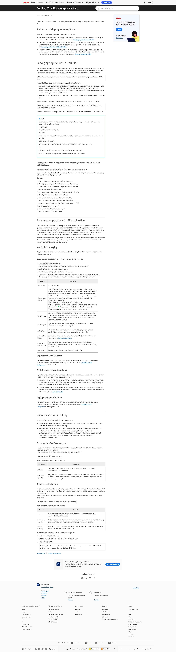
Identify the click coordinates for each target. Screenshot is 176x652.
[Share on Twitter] (86, 579)
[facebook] (36, 649)
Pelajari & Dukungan (91, 2)
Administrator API (58, 392)
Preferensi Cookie (124, 649)
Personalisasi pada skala (54, 609)
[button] (144, 2)
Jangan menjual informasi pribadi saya (137, 649)
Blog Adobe (131, 636)
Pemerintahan (78, 614)
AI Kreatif (24, 609)
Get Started (44, 593)
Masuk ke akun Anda (133, 609)
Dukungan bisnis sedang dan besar (109, 619)
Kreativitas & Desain (36, 2)
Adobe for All (131, 634)
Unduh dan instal (105, 612)
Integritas (131, 631)
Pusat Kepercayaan (133, 629)
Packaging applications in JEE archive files (54, 47)
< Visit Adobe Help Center (47, 587)
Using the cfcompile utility (83, 54)
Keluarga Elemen (26, 624)
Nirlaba (77, 612)
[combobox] (117, 8)
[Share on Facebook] (82, 579)
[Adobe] (26, 2)
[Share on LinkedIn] (90, 579)
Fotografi (24, 612)
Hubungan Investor (133, 624)
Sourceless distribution (65, 338)
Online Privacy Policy (54, 553)
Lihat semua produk (26, 629)
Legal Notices (41, 553)
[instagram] (39, 649)
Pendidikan (77, 609)
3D (22, 621)
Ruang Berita (131, 619)
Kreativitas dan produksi (54, 617)
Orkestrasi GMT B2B (53, 619)
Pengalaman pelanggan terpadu (56, 614)
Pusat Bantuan (105, 609)
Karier (130, 614)
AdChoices (151, 649)
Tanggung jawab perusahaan (135, 621)
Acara (130, 617)
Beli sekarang (106, 2)
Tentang (130, 612)
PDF (23, 619)
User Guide (43, 595)
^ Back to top (136, 588)
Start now (96, 599)
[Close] (114, 648)
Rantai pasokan (132, 626)
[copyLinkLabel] (94, 579)
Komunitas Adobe (106, 614)
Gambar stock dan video (27, 626)
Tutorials (43, 597)
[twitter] (42, 649)
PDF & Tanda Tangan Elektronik (54, 2)
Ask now (70, 599)
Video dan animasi (26, 617)
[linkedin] (46, 649)
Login (149, 2)
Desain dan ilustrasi (26, 614)
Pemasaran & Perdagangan (74, 2)
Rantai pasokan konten (54, 612)
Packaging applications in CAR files (83, 40)
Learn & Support (45, 591)
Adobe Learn (105, 617)
